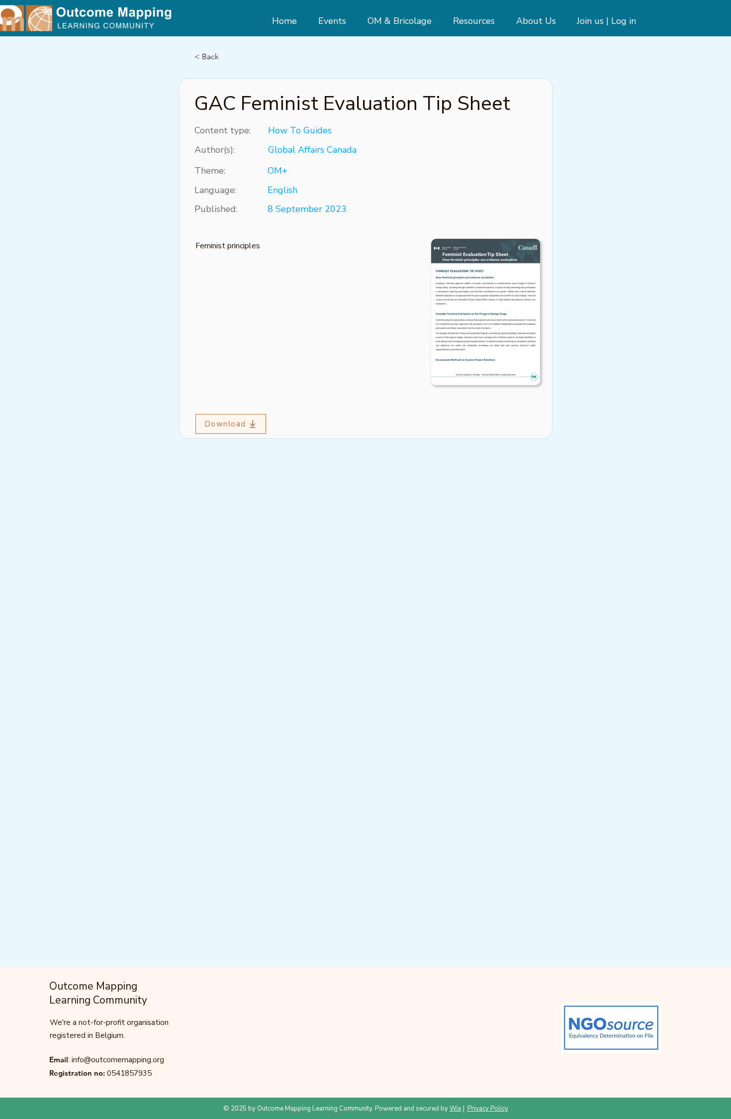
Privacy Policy (487, 1108)
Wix (455, 1108)
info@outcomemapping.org (118, 1060)
